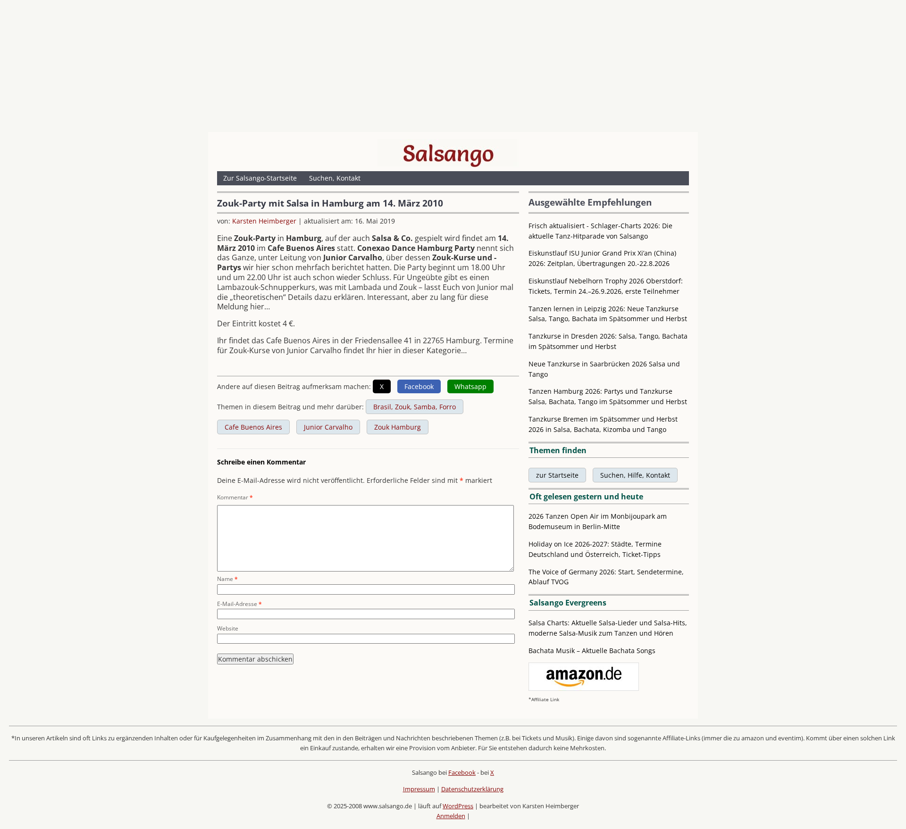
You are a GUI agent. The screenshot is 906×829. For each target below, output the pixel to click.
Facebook (462, 772)
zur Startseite (557, 475)
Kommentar (235, 497)
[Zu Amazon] (583, 688)
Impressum (419, 789)
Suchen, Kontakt (335, 178)
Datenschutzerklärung (472, 789)
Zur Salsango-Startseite (260, 178)
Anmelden (450, 816)
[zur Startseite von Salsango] (448, 153)
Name (227, 579)
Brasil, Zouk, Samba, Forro (414, 406)
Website (227, 628)
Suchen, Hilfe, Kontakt (635, 475)
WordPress (458, 806)
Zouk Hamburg (397, 427)
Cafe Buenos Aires (253, 427)
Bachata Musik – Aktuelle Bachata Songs (591, 650)
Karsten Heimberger (264, 220)
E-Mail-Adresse (239, 604)
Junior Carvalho (328, 427)
